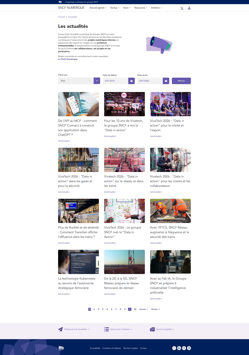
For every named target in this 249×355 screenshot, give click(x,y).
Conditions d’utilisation (111, 348)
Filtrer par (62, 75)
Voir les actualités (164, 329)
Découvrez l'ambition (120, 329)
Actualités (72, 17)
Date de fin (142, 75)
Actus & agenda (96, 7)
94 (135, 309)
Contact (143, 348)
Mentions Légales (130, 348)
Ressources (139, 7)
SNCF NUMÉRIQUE (71, 8)
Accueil (61, 17)
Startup (113, 7)
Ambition (155, 7)
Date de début (110, 75)
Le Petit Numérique (67, 59)
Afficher (181, 81)
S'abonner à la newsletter (75, 329)
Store (126, 7)
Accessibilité (95, 348)
